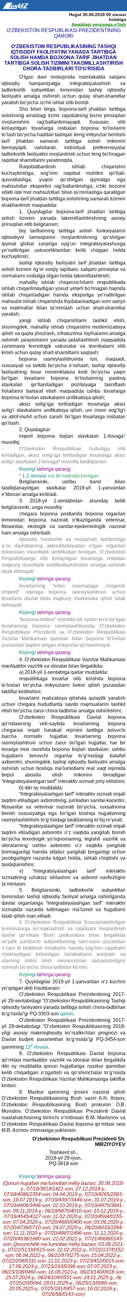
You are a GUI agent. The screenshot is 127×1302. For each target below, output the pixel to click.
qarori (66, 1013)
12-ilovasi (36, 1047)
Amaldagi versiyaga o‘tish (99, 24)
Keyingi (27, 469)
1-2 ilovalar (35, 475)
